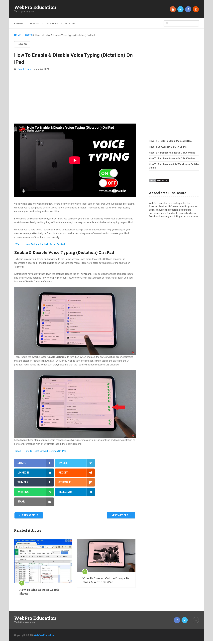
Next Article (119, 515)
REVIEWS (18, 23)
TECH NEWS (51, 23)
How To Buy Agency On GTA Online (168, 147)
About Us (70, 23)
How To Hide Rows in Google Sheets (39, 591)
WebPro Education (35, 7)
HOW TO (34, 23)
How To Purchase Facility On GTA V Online (172, 152)
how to (22, 44)
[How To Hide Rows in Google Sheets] (43, 561)
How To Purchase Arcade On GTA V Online (172, 158)
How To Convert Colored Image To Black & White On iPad (105, 580)
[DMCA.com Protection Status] (159, 183)
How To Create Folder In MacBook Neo (170, 141)
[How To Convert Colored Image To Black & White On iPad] (106, 555)
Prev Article (29, 515)
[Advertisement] (75, 98)
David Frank (24, 69)
